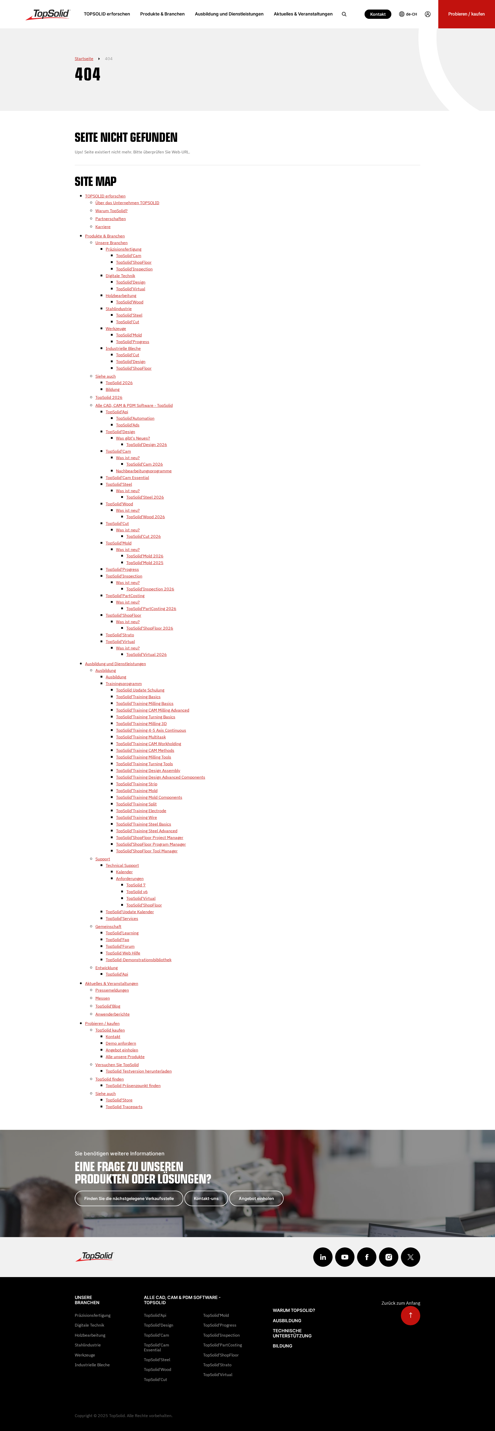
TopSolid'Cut (155, 1379)
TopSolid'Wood (157, 1369)
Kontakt (378, 14)
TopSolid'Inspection (221, 1335)
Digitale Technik (89, 1325)
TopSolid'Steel (157, 1359)
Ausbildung (287, 1320)
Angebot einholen (256, 1198)
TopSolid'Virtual (217, 1374)
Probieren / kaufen (466, 14)
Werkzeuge (85, 1355)
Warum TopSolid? (294, 1310)
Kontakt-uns (206, 1198)
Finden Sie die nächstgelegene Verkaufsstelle (129, 1198)
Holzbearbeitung (90, 1335)
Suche (344, 14)
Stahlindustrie (88, 1344)
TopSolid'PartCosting (222, 1344)
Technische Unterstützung (292, 1333)
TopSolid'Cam (156, 1335)
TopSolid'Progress (219, 1325)
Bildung (282, 1345)
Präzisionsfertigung (92, 1315)
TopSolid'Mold (216, 1315)
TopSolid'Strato (217, 1364)
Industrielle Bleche (92, 1364)
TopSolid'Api (155, 1315)
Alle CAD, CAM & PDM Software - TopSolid (182, 1300)
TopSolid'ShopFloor (221, 1355)
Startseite (84, 58)
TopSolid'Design (158, 1325)
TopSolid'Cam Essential (156, 1347)
